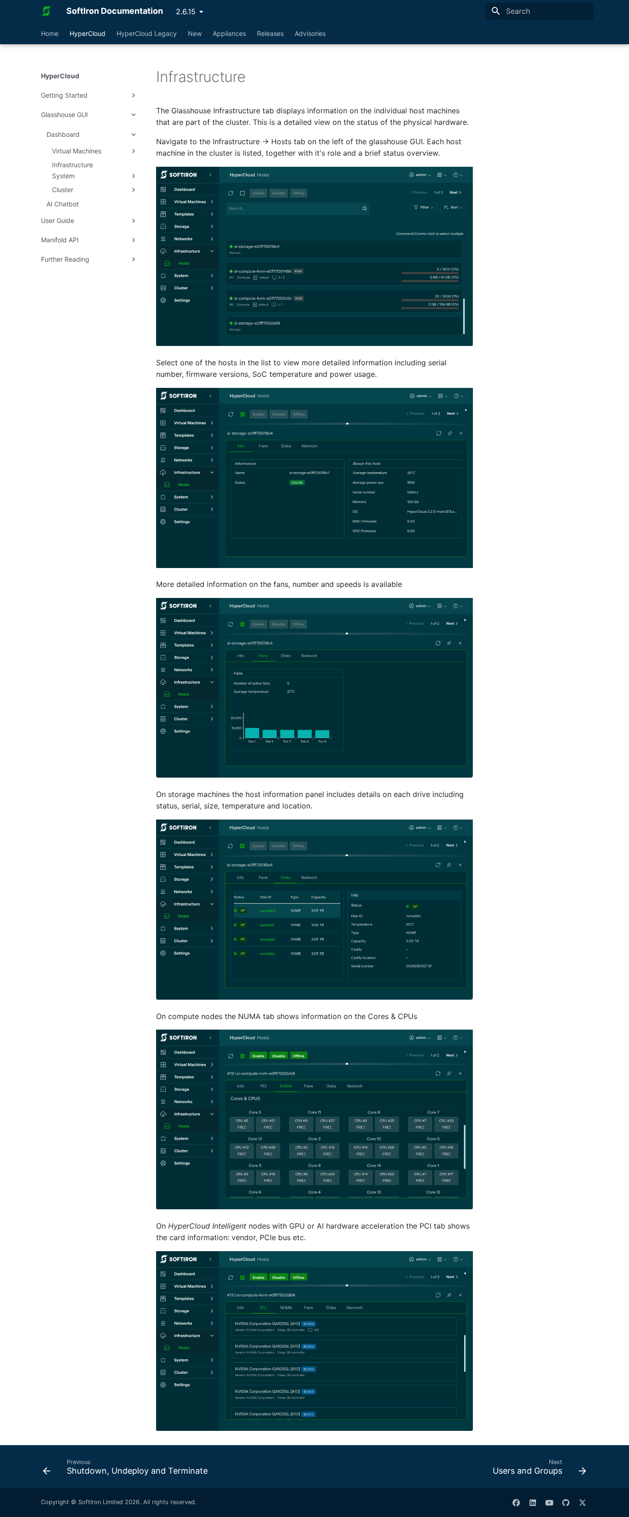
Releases (270, 33)
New (195, 33)
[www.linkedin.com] (532, 1502)
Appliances (229, 33)
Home (49, 33)
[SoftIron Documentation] (46, 11)
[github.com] (566, 1502)
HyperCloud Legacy (146, 33)
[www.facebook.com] (516, 1502)
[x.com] (582, 1502)
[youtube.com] (549, 1502)
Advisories (310, 33)
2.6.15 (186, 11)
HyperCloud (87, 33)
